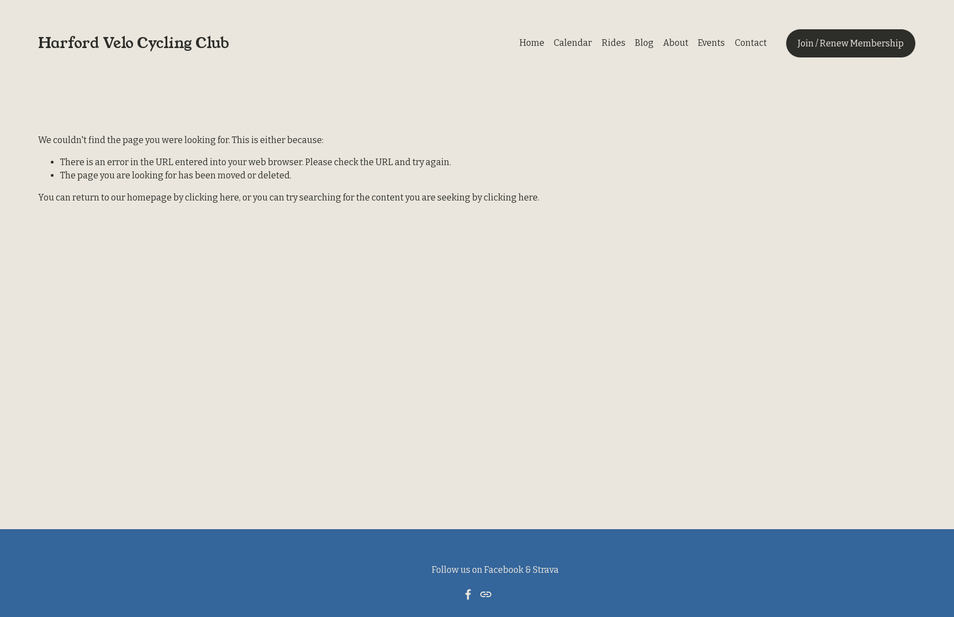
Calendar (573, 43)
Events (711, 43)
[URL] (485, 594)
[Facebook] (468, 594)
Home (532, 43)
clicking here (212, 197)
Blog (644, 43)
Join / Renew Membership (851, 43)
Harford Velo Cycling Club (133, 43)
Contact (751, 43)
